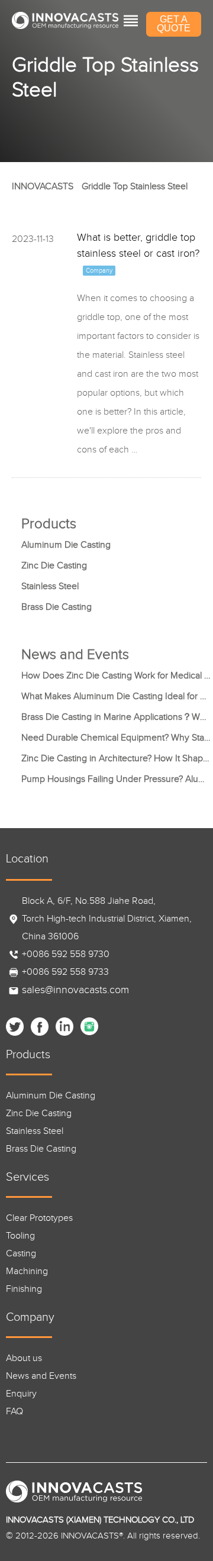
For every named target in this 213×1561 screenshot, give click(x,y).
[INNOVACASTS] (65, 20)
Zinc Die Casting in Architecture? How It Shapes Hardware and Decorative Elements (116, 758)
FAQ (14, 1411)
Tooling (20, 1236)
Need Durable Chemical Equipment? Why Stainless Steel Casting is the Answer (116, 738)
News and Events (41, 1376)
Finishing (24, 1289)
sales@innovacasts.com (75, 990)
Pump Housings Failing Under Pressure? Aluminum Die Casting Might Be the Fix (116, 779)
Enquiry (21, 1394)
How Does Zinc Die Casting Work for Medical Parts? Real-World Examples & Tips (116, 675)
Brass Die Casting (56, 607)
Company (30, 1317)
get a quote (174, 24)
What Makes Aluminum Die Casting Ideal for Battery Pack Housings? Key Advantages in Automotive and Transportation (116, 696)
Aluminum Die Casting (66, 545)
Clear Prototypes (39, 1218)
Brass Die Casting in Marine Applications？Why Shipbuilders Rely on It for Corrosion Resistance (116, 717)
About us (24, 1358)
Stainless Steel (50, 586)
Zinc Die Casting (54, 565)
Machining (27, 1271)
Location (27, 859)
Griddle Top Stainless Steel (135, 186)
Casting (21, 1253)
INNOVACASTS (42, 186)
